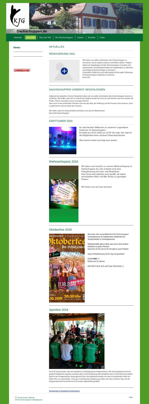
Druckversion (22, 397)
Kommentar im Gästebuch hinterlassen (64, 391)
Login (131, 397)
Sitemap (31, 397)
